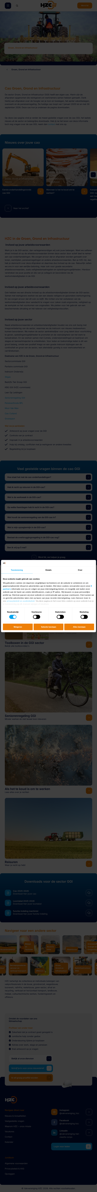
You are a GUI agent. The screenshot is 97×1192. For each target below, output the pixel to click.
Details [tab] (48, 570)
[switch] (36, 617)
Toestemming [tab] (17, 570)
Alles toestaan (79, 627)
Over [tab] (80, 570)
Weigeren (18, 627)
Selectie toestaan (48, 627)
